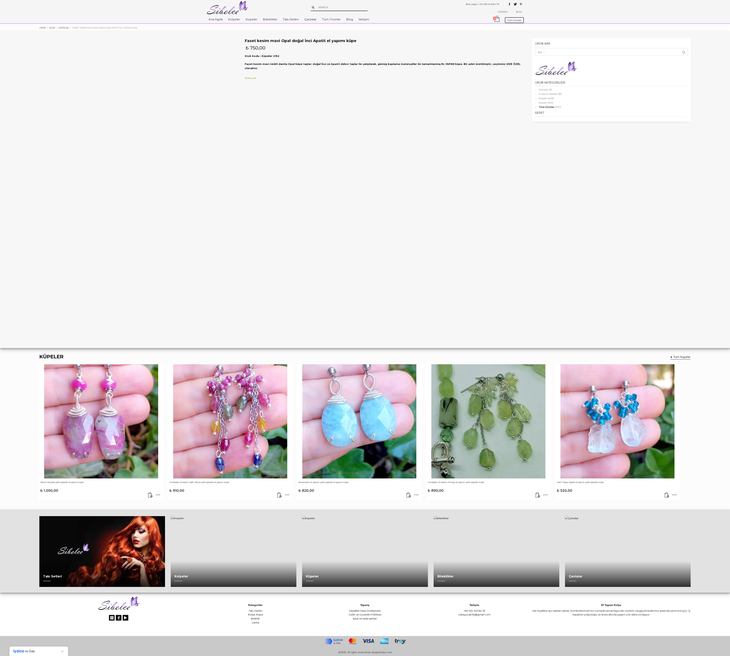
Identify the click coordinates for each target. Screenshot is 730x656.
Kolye (251, 614)
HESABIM (503, 11)
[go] (313, 7)
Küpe (259, 614)
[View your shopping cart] (497, 19)
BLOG (519, 11)
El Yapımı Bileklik (548, 93)
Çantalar (543, 89)
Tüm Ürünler (546, 107)
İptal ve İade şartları (365, 618)
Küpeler (543, 102)
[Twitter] (515, 4)
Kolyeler (543, 98)
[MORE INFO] (158, 495)
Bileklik (255, 618)
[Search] (684, 52)
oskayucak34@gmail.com (474, 614)
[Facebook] (509, 4)
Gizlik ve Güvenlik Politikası (365, 614)
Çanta (255, 622)
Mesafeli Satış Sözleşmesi (365, 610)
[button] (150, 495)
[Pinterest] (521, 4)
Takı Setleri (255, 610)
